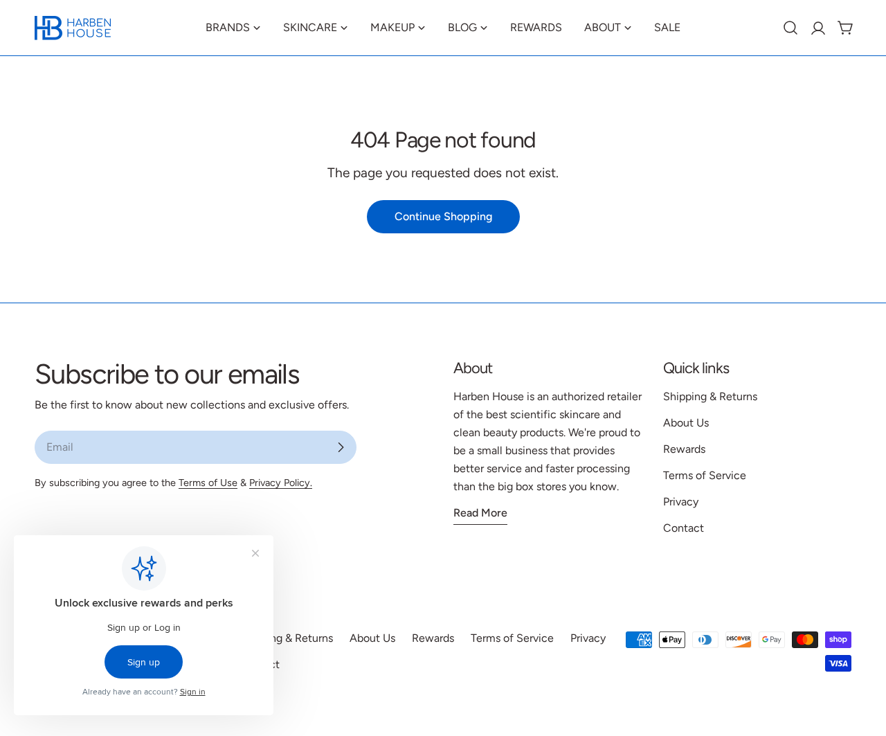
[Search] (790, 28)
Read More (480, 512)
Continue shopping (443, 216)
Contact (683, 528)
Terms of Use (208, 482)
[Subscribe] (340, 447)
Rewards (684, 449)
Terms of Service (704, 475)
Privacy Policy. (280, 482)
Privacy (680, 501)
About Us (686, 422)
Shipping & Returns (710, 396)
